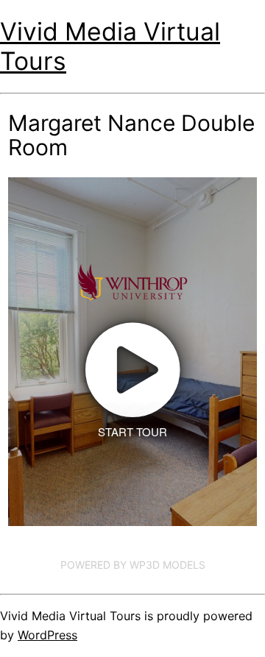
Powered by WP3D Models (132, 564)
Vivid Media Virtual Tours (110, 46)
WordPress (47, 635)
